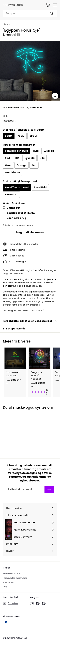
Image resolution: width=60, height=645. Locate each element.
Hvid (36, 151)
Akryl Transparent (17, 187)
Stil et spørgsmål (14, 328)
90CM (33, 136)
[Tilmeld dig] (49, 489)
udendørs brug (16, 218)
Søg (5, 586)
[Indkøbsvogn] (48, 5)
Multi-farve (12, 172)
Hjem (5, 24)
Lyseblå (29, 158)
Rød (7, 158)
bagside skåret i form (21, 213)
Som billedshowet (16, 151)
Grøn (8, 165)
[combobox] (30, 13)
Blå (17, 158)
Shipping (7, 225)
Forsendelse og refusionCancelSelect (27, 321)
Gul (34, 165)
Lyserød (49, 151)
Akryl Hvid (40, 187)
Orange (22, 165)
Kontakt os (8, 582)
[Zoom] (55, 96)
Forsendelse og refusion (15, 578)
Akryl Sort (11, 194)
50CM (8, 136)
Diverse (24, 341)
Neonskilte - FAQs (11, 573)
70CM (21, 136)
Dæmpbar (13, 207)
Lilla (42, 158)
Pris (5, 116)
